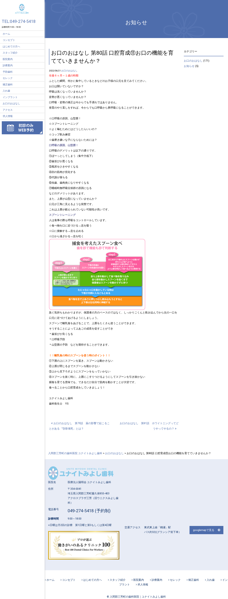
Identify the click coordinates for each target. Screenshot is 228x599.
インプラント (10, 97)
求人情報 (8, 116)
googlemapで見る (203, 530)
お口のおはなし (11, 103)
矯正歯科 (8, 84)
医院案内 (8, 59)
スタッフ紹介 (10, 52)
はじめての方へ (11, 46)
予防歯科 (8, 71)
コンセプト (9, 40)
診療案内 (8, 65)
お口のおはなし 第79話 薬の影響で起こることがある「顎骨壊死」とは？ (79, 426)
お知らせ (189, 66)
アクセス (8, 109)
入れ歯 (6, 90)
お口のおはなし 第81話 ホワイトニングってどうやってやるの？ (149, 426)
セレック (8, 78)
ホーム (6, 33)
